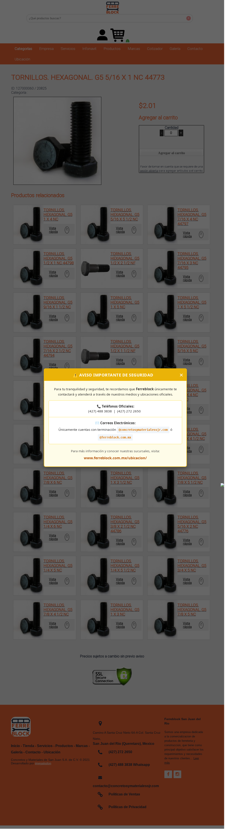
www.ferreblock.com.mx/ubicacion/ (115, 458)
